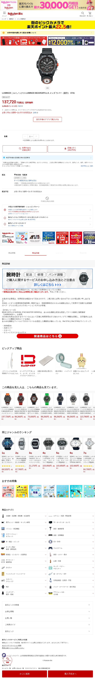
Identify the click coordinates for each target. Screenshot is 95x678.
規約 (91, 166)
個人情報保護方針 (44, 668)
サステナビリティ (31, 668)
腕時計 (11, 19)
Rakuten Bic (15, 14)
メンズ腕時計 (21, 19)
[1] (31, 136)
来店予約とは (85, 166)
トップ (4, 19)
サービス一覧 (6, 668)
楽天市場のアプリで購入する (47, 119)
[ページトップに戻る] (91, 670)
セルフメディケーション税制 (11, 645)
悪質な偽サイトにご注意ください (13, 648)
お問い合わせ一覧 (18, 668)
